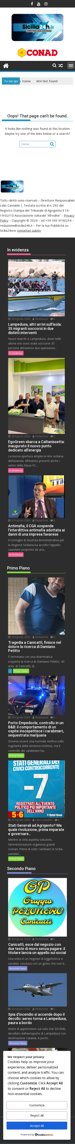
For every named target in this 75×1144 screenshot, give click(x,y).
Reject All (37, 1115)
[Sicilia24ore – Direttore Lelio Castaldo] (5, 65)
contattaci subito (29, 230)
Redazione (41, 319)
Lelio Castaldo (43, 820)
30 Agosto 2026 (20, 319)
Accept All (37, 1125)
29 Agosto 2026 (20, 520)
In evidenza (15, 353)
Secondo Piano (17, 968)
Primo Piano (21, 670)
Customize (37, 1105)
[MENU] (71, 65)
